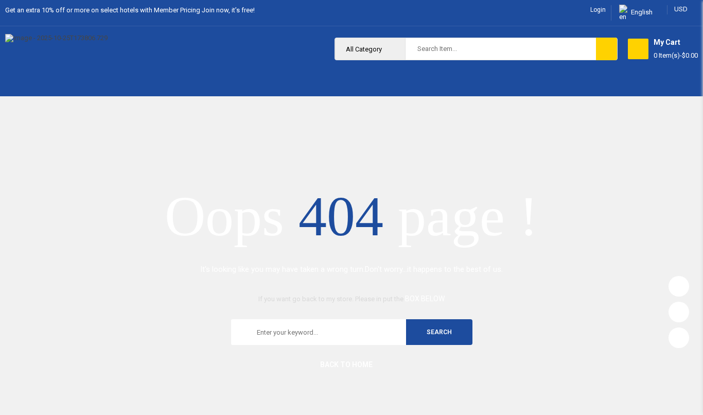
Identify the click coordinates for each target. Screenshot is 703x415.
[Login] (679, 283)
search (439, 332)
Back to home (346, 364)
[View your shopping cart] (638, 49)
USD (681, 9)
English (642, 12)
